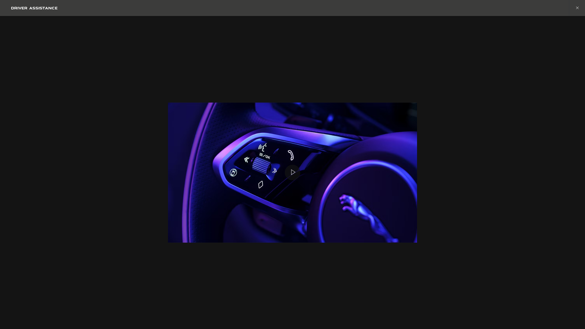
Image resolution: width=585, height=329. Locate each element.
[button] (292, 173)
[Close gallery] (577, 8)
